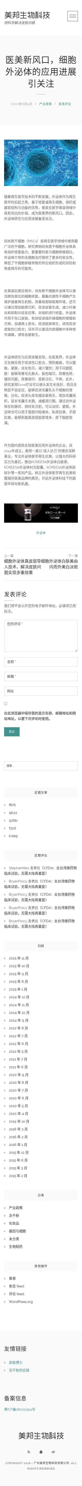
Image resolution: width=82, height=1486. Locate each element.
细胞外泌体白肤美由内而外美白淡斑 (59, 561)
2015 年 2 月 (18, 1176)
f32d (12, 828)
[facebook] (41, 1452)
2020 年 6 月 (18, 1098)
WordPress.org (21, 1302)
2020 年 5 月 (18, 1106)
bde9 (13, 836)
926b (13, 820)
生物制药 (16, 1247)
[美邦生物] (27, 15)
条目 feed (16, 1286)
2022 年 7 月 (18, 1036)
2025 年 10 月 (19, 966)
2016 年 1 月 (18, 1145)
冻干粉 (14, 1216)
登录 (12, 1278)
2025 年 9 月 (18, 974)
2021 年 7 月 (18, 1059)
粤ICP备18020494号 (19, 1409)
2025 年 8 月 (18, 982)
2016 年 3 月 (18, 1129)
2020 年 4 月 (18, 1114)
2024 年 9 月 (18, 1020)
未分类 (14, 1239)
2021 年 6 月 (18, 1067)
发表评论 (65, 104)
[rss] (29, 1452)
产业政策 (45, 104)
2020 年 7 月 (18, 1090)
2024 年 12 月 (19, 997)
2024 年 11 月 (19, 1005)
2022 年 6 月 (18, 1044)
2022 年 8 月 (18, 1028)
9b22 (13, 813)
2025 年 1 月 (18, 989)
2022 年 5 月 (18, 1051)
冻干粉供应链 (19, 1370)
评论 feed (16, 1294)
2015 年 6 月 (18, 1160)
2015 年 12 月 (19, 1152)
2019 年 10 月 (19, 1121)
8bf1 (12, 805)
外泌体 (41, 533)
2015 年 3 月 (18, 1168)
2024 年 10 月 (19, 1013)
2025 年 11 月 (19, 958)
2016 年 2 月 (18, 1137)
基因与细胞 (17, 1231)
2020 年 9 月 (18, 1075)
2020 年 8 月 (18, 1083)
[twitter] (53, 1452)
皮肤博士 (16, 1363)
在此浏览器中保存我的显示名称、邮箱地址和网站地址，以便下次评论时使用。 (40, 716)
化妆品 (14, 1223)
